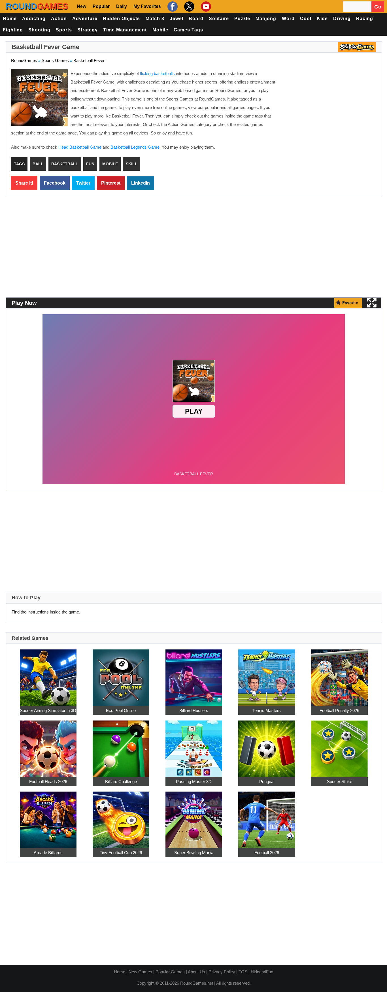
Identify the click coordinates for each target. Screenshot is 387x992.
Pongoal (266, 781)
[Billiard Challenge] (121, 745)
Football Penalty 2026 (339, 710)
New (81, 6)
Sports (64, 29)
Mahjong (266, 18)
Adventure (84, 18)
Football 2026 (266, 852)
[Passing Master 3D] (193, 745)
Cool (305, 18)
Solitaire (219, 18)
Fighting (13, 29)
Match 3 (155, 18)
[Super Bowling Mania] (193, 816)
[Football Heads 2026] (48, 745)
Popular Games (170, 971)
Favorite (350, 302)
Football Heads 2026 (48, 781)
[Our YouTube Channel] (205, 6)
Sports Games (55, 60)
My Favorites (147, 6)
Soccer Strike (339, 781)
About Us (196, 971)
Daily (121, 6)
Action (59, 18)
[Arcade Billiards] (48, 816)
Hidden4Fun (262, 971)
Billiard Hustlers (193, 710)
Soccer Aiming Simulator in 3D (48, 710)
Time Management (125, 29)
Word (288, 18)
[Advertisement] (329, 110)
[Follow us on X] (188, 6)
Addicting (34, 18)
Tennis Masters (266, 710)
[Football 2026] (266, 816)
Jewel (176, 18)
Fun (90, 164)
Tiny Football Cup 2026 (121, 852)
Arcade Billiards (48, 852)
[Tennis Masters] (266, 674)
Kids (322, 18)
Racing (364, 18)
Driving (342, 18)
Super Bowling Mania (193, 852)
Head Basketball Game (79, 147)
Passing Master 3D (194, 781)
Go (377, 7)
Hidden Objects (121, 18)
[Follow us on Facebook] (172, 6)
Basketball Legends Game (135, 147)
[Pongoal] (266, 745)
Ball (38, 164)
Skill (131, 164)
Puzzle (242, 18)
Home (10, 18)
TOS (243, 971)
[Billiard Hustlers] (193, 674)
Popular (101, 6)
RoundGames (24, 60)
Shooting (39, 29)
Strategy (87, 29)
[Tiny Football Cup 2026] (121, 816)
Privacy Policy (222, 971)
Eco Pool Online (121, 710)
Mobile (160, 29)
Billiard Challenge (121, 781)
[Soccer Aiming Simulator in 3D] (48, 674)
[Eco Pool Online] (121, 674)
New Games (140, 971)
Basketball (64, 164)
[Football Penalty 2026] (339, 674)
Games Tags (188, 29)
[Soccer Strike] (339, 745)
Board (196, 18)
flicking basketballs (157, 73)
